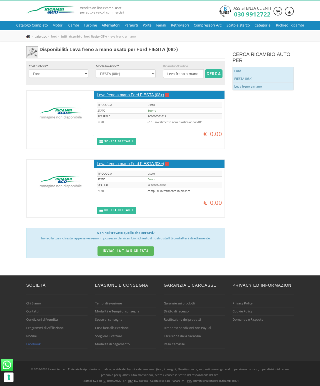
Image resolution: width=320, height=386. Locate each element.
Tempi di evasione (108, 303)
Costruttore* (38, 66)
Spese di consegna (108, 319)
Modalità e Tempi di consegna (117, 311)
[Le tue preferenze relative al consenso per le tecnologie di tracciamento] (9, 377)
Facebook (33, 344)
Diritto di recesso (176, 311)
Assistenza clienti (252, 11)
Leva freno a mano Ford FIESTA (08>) (130, 95)
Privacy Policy (242, 303)
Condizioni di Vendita (42, 319)
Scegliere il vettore (108, 336)
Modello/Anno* (107, 66)
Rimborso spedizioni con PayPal (187, 327)
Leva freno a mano (248, 86)
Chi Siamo (33, 303)
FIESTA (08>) (243, 78)
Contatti (32, 311)
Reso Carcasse (174, 344)
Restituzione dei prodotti (182, 319)
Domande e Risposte (247, 319)
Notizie (31, 336)
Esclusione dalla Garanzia (182, 336)
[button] (116, 141)
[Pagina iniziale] (28, 36)
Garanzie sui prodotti (179, 303)
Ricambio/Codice (175, 66)
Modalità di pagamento (112, 344)
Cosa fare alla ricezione (111, 327)
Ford (237, 71)
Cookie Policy (242, 311)
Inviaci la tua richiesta (125, 251)
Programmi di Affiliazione (45, 327)
